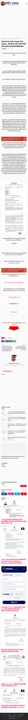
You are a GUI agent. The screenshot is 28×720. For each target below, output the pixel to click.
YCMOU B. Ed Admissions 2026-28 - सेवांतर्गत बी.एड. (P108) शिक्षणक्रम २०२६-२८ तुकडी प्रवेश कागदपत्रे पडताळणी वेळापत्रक (17, 432)
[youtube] (24, 494)
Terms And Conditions (11, 716)
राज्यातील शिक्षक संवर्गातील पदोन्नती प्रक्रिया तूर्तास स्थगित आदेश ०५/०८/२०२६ (17, 438)
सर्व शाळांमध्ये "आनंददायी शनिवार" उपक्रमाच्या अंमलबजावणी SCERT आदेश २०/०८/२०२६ (13, 706)
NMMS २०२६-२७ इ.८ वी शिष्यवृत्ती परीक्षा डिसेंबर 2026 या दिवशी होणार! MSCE (13, 685)
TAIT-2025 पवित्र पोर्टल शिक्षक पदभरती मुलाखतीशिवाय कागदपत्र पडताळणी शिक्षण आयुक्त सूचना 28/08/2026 (16, 412)
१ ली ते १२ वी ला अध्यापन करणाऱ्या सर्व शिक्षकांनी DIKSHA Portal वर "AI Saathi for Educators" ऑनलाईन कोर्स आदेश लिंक (17, 419)
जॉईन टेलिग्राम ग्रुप (14, 303)
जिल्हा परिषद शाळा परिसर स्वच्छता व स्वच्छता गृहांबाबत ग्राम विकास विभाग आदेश (12, 650)
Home (5, 714)
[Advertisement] (14, 21)
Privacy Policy (21, 714)
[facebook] (4, 494)
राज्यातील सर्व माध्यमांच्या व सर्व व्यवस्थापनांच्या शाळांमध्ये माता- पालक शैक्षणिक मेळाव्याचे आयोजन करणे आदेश (13, 457)
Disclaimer (19, 716)
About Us (9, 714)
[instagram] (11, 494)
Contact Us (15, 714)
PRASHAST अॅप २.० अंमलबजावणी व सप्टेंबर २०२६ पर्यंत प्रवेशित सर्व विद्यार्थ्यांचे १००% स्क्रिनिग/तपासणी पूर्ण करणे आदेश (17, 425)
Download (14, 243)
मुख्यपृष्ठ (2, 37)
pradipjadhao (3, 48)
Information (6, 37)
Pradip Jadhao (17, 718)
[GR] (14, 449)
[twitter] (17, 494)
